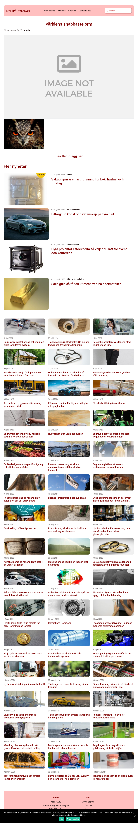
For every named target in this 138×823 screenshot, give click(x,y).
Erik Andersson (73, 244)
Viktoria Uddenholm (75, 279)
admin (27, 30)
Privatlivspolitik (73, 819)
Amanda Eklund (73, 209)
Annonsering (50, 10)
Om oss (61, 10)
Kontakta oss (84, 10)
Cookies (72, 10)
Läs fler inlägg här (69, 156)
